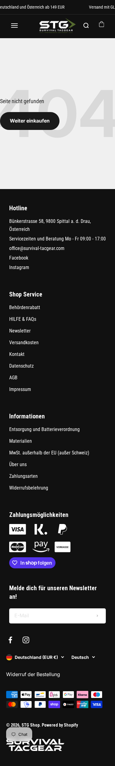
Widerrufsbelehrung (28, 488)
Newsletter (20, 331)
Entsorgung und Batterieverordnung (44, 429)
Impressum (20, 389)
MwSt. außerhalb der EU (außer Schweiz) (49, 453)
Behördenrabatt (24, 307)
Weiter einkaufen (30, 121)
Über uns (18, 464)
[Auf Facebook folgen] (10, 640)
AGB (13, 378)
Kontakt (17, 354)
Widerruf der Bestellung (33, 674)
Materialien (20, 441)
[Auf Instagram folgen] (26, 640)
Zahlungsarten (23, 476)
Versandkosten (24, 342)
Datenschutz (21, 366)
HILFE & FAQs (22, 319)
